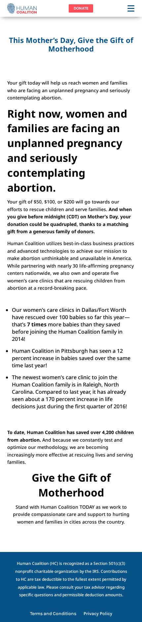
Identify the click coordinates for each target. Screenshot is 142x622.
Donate (81, 8)
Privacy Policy (98, 613)
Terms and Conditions (53, 613)
